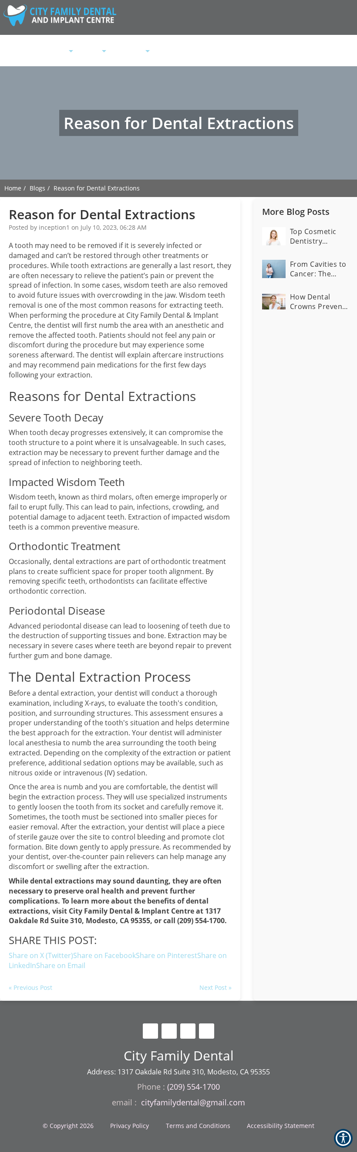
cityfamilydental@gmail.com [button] (193, 1102)
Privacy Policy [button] (129, 1125)
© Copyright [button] (68, 1125)
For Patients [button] (127, 51)
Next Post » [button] (215, 987)
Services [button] (89, 51)
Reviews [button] (165, 51)
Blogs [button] (37, 188)
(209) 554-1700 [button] (236, 51)
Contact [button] (197, 51)
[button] (60, 965)
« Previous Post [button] (30, 987)
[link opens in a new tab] (150, 1031)
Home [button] (32, 51)
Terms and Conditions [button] (198, 1125)
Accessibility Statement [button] (280, 1125)
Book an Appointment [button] (305, 52)
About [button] (59, 51)
